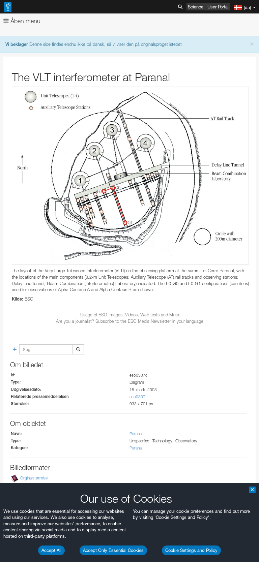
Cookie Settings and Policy (191, 550)
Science (195, 6)
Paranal (136, 433)
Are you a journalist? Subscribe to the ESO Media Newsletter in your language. (130, 321)
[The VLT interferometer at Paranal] (130, 175)
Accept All (51, 550)
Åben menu (24, 21)
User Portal (218, 6)
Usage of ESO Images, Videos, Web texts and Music (130, 314)
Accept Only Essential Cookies (113, 550)
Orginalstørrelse (34, 478)
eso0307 (137, 396)
